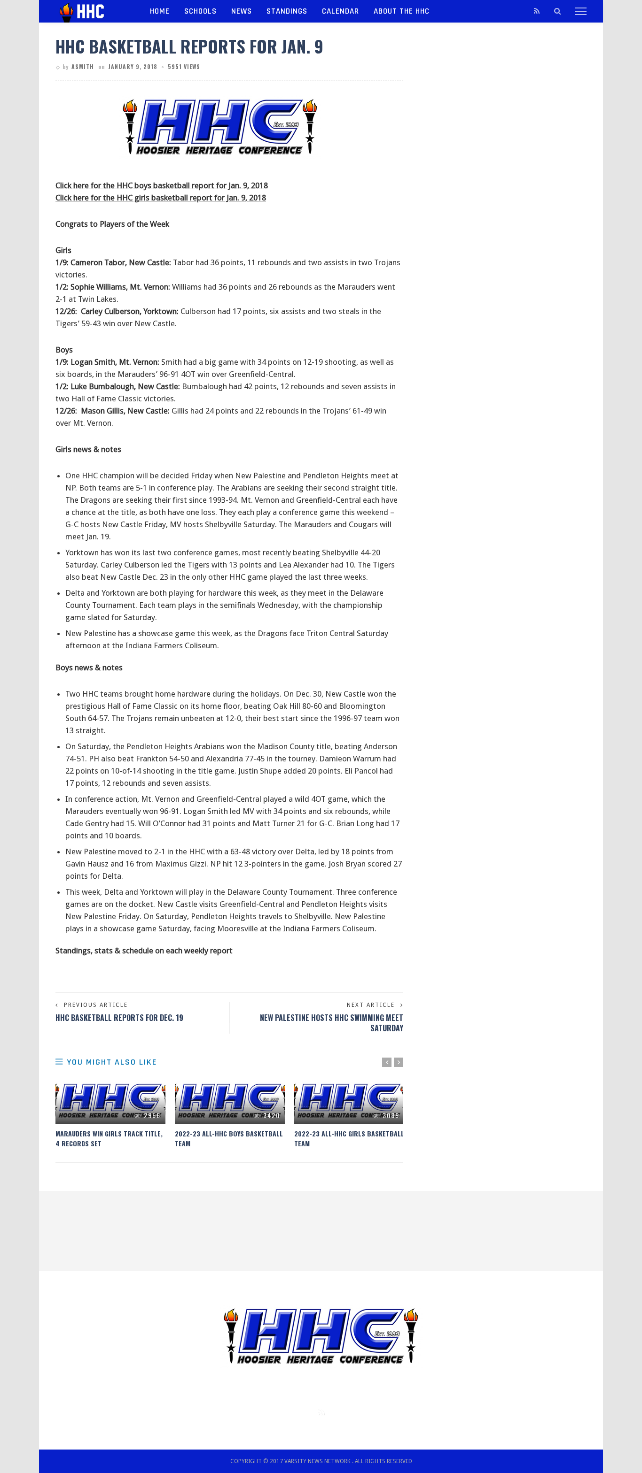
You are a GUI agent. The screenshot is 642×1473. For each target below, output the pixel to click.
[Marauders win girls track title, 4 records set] (110, 1101)
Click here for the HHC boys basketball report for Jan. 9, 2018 (161, 185)
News (241, 11)
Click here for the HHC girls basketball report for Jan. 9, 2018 (160, 197)
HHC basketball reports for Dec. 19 (119, 1017)
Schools (200, 11)
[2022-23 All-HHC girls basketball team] (349, 1101)
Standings (286, 11)
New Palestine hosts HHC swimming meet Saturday (331, 1023)
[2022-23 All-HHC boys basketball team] (230, 1101)
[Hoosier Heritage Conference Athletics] (90, 10)
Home (160, 11)
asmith (82, 66)
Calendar (340, 11)
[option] (110, 1113)
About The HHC (402, 11)
